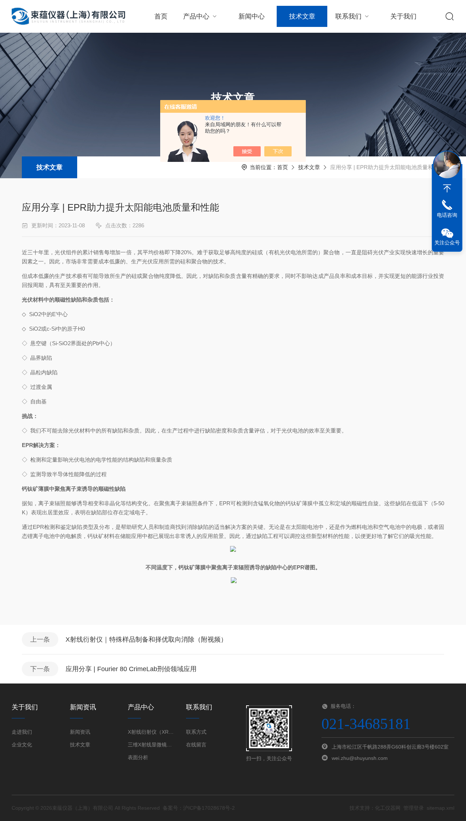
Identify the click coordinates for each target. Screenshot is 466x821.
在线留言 (196, 745)
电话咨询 (447, 215)
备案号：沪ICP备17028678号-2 (199, 808)
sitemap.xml (440, 808)
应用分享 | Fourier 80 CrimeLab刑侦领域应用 (131, 669)
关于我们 (403, 16)
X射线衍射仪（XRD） (151, 732)
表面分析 (138, 757)
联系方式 (196, 732)
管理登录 (413, 808)
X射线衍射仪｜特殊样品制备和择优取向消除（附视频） (146, 639)
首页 (160, 16)
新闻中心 (251, 16)
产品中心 (196, 16)
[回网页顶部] (447, 188)
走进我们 (22, 732)
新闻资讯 (80, 732)
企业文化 (22, 745)
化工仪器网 (387, 808)
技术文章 (302, 16)
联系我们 (348, 16)
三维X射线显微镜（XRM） (151, 745)
